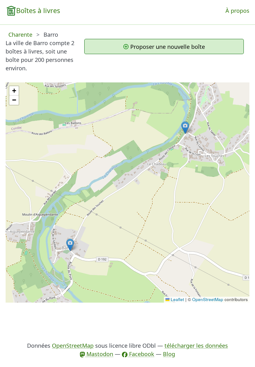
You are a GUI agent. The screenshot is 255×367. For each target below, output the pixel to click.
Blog (169, 354)
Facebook (141, 354)
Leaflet (176, 299)
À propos (237, 10)
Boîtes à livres (38, 10)
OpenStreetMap (207, 299)
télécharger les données (196, 345)
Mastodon (99, 354)
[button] (70, 245)
